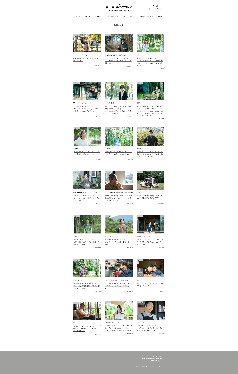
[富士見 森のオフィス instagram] (157, 6)
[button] (98, 16)
